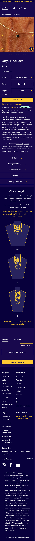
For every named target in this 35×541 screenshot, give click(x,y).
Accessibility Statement (6, 417)
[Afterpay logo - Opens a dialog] (25, 107)
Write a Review (26, 345)
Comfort (19, 395)
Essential (19, 144)
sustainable (22, 480)
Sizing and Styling (14, 164)
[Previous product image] (2, 35)
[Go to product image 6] (18, 54)
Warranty (14, 175)
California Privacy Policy (6, 431)
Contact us (5, 376)
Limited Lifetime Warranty (7, 405)
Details (14, 158)
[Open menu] (31, 8)
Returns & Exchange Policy (7, 384)
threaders (18, 520)
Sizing (4, 401)
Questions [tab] (17, 339)
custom (24, 525)
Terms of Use (6, 436)
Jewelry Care (6, 390)
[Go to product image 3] (11, 54)
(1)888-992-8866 (22, 418)
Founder (19, 380)
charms (24, 515)
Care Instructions (15, 170)
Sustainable (20, 387)
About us (19, 376)
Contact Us (11, 151)
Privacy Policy (6, 426)
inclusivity (11, 500)
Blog (17, 402)
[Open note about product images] (31, 49)
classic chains (9, 518)
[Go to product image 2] (9, 54)
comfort (27, 498)
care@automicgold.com (24, 416)
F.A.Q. (4, 380)
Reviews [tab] (5, 339)
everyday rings (9, 503)
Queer (18, 383)
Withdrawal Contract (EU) (7, 441)
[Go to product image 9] (25, 54)
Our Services (6, 393)
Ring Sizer (5, 397)
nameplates (13, 525)
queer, (20, 473)
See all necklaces (17, 362)
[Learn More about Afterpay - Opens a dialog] (31, 107)
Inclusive (19, 391)
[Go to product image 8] (23, 54)
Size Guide (4, 94)
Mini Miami (15, 146)
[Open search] (14, 8)
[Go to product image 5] (16, 54)
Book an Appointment (24, 406)
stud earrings (9, 515)
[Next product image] (32, 35)
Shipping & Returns (15, 181)
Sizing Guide (14, 321)
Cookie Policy (6, 423)
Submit (30, 459)
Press (18, 398)
